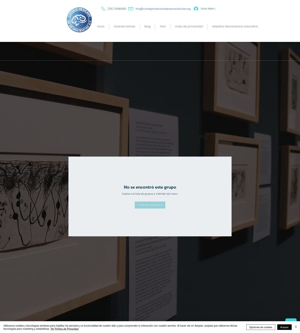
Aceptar (284, 327)
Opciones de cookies (260, 327)
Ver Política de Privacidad (64, 328)
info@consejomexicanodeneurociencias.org (163, 9)
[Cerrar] (296, 327)
